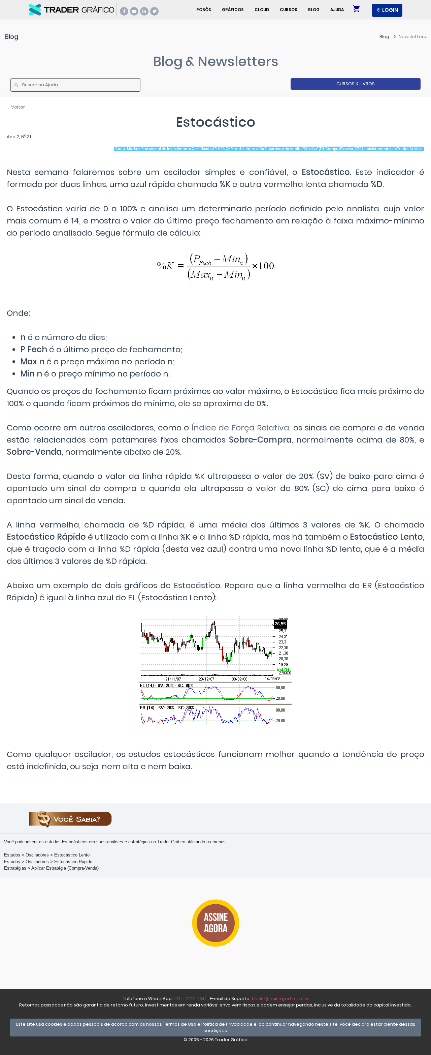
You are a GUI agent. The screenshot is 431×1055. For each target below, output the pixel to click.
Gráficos (233, 9)
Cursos (288, 9)
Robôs (203, 9)
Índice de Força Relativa (241, 427)
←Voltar (16, 107)
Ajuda (337, 9)
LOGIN (389, 9)
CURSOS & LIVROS (355, 84)
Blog (314, 9)
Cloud (262, 9)
